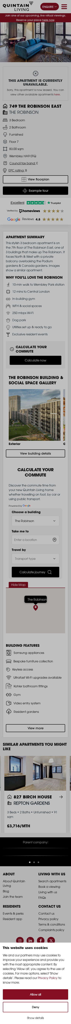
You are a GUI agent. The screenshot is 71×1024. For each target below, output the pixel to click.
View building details (35, 453)
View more (36, 728)
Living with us (47, 902)
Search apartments (52, 891)
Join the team (13, 906)
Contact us (46, 923)
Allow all (35, 994)
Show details (35, 1018)
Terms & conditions (51, 934)
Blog (6, 901)
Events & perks (13, 923)
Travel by (19, 550)
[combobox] (35, 539)
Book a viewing (49, 896)
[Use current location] (54, 540)
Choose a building (26, 512)
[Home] (18, 7)
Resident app (12, 928)
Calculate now (35, 360)
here (57, 94)
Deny (35, 1007)
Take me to (20, 531)
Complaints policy (51, 939)
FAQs (42, 907)
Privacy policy (48, 928)
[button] (29, 872)
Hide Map (18, 585)
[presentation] (6, 42)
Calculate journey (32, 572)
